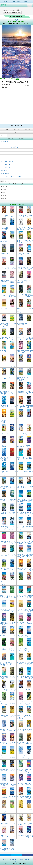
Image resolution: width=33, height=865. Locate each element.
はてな (5, 855)
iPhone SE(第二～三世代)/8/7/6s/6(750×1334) (12, 176)
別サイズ (3, 135)
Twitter (16, 855)
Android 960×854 (5, 164)
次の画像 (27, 129)
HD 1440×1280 (5, 173)
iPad (2, 153)
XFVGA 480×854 (5, 150)
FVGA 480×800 (5, 158)
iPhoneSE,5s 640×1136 (7, 161)
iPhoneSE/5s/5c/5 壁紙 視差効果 (16, 21)
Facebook (27, 855)
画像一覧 (16, 129)
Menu (29, 5)
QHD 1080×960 (5, 144)
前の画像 (5, 129)
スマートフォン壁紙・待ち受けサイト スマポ (16, 860)
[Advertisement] (16, 106)
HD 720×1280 (4, 170)
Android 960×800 (5, 167)
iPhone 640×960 (5, 156)
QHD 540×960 (4, 141)
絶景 (16, 20)
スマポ (3, 5)
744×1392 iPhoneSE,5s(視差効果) (9, 147)
